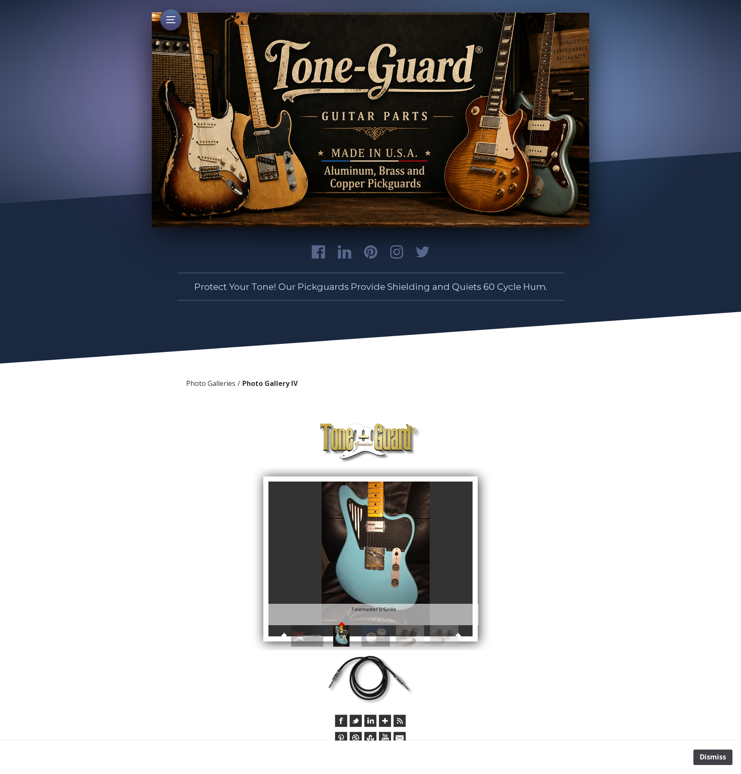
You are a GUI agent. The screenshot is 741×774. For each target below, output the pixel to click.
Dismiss (713, 757)
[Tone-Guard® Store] (370, 443)
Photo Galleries (210, 383)
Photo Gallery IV (270, 383)
